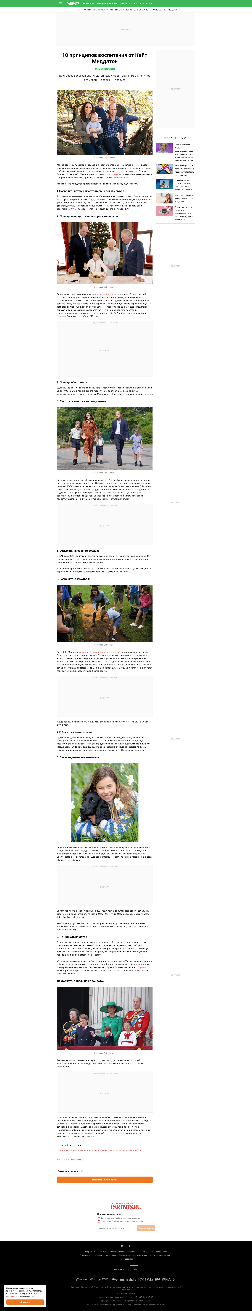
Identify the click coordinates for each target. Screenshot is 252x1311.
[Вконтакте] (122, 1246)
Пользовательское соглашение (122, 1251)
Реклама (102, 1251)
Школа (133, 3)
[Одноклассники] (130, 1246)
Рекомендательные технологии (133, 1255)
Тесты (129, 10)
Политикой (107, 1221)
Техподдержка (126, 1259)
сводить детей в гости (104, 294)
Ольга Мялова (76, 1159)
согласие (108, 1218)
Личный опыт (117, 10)
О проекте (90, 1251)
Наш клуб (146, 3)
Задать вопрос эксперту (161, 1255)
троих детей (112, 174)
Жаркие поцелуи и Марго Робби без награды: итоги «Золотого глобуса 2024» (100, 1150)
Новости (89, 3)
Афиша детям (159, 10)
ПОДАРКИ (172, 10)
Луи (126, 177)
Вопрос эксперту (142, 10)
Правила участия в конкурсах (153, 1251)
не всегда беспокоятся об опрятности (99, 652)
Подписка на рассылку (109, 1214)
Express (142, 967)
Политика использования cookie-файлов (98, 1255)
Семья (123, 3)
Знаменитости (100, 10)
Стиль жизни (84, 10)
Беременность (107, 3)
